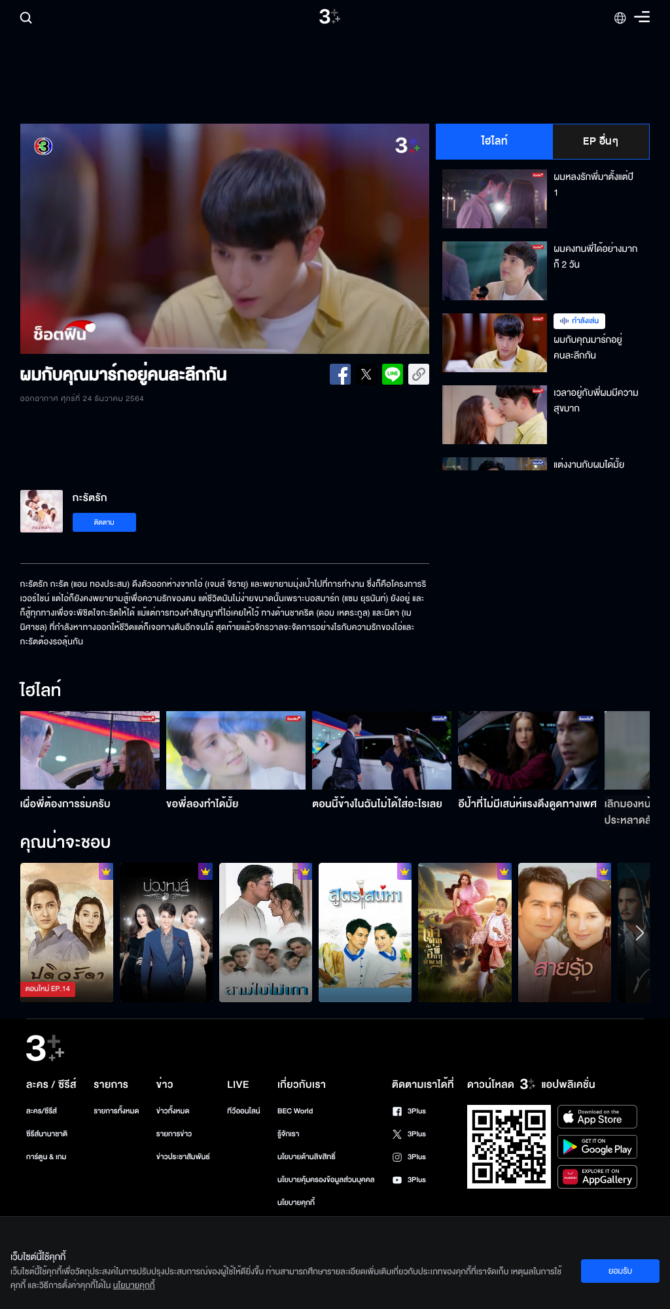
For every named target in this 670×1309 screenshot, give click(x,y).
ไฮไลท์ (495, 141)
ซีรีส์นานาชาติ (46, 1134)
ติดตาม (104, 522)
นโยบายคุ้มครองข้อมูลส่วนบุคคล (326, 1180)
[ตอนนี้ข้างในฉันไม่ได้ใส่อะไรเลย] (381, 750)
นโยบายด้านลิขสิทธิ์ (306, 1157)
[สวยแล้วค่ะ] (564, 932)
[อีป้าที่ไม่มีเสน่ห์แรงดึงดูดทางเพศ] (527, 750)
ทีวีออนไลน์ (243, 1111)
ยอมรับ (620, 1271)
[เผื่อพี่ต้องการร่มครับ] (90, 750)
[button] (102, 239)
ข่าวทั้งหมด (173, 1111)
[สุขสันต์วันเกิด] (265, 932)
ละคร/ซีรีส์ (41, 1111)
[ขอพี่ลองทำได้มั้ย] (236, 750)
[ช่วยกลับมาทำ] (365, 932)
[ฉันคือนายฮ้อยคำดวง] (464, 932)
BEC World (295, 1111)
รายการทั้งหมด (116, 1111)
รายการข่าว (174, 1134)
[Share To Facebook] (340, 374)
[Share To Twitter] (366, 374)
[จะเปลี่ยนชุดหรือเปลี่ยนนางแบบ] (166, 932)
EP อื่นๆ (600, 141)
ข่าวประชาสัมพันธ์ (183, 1157)
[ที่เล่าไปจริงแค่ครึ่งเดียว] (66, 932)
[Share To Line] (392, 374)
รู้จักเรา (288, 1134)
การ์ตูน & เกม (46, 1157)
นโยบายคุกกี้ (296, 1202)
